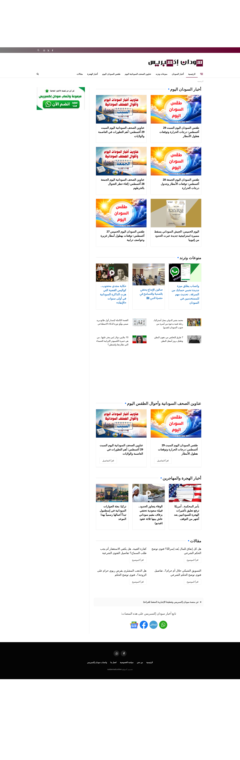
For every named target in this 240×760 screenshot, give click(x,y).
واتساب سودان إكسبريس (97, 662)
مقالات (80, 73)
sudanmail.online (114, 669)
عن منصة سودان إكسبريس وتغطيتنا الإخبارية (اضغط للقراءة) (171, 601)
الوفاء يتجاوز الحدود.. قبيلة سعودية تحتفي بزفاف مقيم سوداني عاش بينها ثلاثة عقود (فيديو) (150, 514)
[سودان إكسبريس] (175, 63)
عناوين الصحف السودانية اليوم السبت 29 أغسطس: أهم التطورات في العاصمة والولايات (121, 132)
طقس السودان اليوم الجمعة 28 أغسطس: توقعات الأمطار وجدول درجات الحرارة (180, 184)
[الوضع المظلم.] (38, 50)
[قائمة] (201, 74)
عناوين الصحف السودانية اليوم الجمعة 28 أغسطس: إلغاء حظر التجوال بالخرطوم (122, 184)
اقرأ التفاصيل (163, 460)
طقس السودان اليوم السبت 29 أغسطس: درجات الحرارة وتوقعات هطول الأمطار (179, 132)
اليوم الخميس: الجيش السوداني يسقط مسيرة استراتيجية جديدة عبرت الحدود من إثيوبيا (176, 236)
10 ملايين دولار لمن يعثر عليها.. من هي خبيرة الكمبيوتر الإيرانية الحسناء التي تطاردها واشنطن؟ (112, 341)
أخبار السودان (178, 73)
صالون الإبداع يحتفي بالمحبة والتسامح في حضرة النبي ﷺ (151, 294)
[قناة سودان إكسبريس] (163, 625)
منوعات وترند (161, 73)
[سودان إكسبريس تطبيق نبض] (153, 625)
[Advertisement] (120, 23)
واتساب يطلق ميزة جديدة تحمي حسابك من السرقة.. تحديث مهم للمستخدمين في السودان (185, 294)
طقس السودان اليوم (111, 73)
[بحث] (38, 74)
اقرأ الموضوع (192, 560)
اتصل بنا (113, 662)
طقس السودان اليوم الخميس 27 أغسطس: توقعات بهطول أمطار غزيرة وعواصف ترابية (122, 236)
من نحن (140, 662)
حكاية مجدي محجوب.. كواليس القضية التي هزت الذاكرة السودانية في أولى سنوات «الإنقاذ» (113, 294)
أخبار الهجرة (92, 73)
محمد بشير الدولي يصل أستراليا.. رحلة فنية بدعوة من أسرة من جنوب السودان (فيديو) (168, 324)
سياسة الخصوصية (126, 662)
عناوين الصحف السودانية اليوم (138, 73)
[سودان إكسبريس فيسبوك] (144, 625)
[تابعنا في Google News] (134, 625)
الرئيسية (191, 73)
